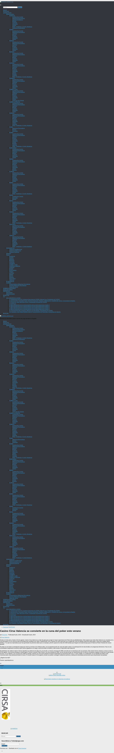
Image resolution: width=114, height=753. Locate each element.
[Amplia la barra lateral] (0, 663)
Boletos (14, 74)
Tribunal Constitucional (15, 249)
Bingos (14, 21)
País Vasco (12, 224)
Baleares (11, 51)
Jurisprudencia (10, 248)
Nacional (5, 627)
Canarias (11, 63)
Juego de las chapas (18, 100)
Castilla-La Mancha (14, 102)
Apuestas (15, 24)
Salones (14, 33)
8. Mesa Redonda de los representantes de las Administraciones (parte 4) (29, 309)
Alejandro (4, 634)
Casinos (14, 22)
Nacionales (9, 292)
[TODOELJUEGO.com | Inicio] (6, 2)
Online (14, 25)
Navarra (11, 211)
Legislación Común (17, 17)
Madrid (11, 182)
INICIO (5, 10)
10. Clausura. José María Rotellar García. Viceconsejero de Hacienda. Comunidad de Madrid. (35, 312)
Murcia (11, 200)
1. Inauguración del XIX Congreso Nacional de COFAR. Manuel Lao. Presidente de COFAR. (34, 299)
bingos (14, 57)
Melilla (11, 195)
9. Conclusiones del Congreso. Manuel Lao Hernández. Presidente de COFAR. (31, 310)
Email (3, 744)
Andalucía (12, 15)
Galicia (11, 159)
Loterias (14, 124)
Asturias (11, 40)
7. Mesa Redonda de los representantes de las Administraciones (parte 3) (29, 307)
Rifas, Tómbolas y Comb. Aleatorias (22, 26)
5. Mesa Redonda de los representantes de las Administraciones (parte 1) (29, 305)
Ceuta (11, 127)
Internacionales (10, 294)
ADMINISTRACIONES (9, 288)
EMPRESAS (6, 291)
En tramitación (10, 281)
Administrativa (10, 14)
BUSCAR (5, 313)
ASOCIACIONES (8, 289)
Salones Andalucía (17, 19)
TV (4, 296)
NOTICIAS (6, 11)
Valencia (11, 235)
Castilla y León (13, 89)
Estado (11, 132)
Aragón (11, 29)
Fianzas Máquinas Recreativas (17, 285)
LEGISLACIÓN (7, 12)
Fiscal (8, 255)
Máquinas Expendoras (18, 28)
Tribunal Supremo (14, 252)
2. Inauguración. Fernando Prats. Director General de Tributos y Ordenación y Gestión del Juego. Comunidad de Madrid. (42, 300)
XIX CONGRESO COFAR (13, 298)
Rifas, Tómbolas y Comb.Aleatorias (22, 246)
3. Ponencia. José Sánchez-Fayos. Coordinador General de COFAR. (28, 302)
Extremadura (12, 147)
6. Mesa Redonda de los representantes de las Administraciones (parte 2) (29, 306)
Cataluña (11, 113)
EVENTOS (6, 295)
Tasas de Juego (13, 287)
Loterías (14, 75)
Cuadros (8, 282)
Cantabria (12, 78)
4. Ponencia (12, 303)
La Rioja (11, 171)
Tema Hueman (22, 748)
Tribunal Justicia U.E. (15, 250)
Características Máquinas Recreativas (19, 284)
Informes (8, 253)
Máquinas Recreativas (18, 18)
